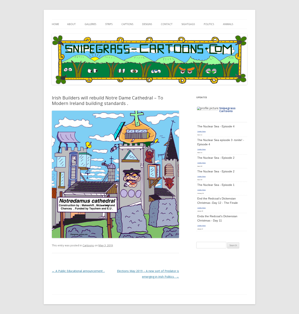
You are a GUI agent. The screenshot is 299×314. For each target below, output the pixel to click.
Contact (166, 24)
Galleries (90, 24)
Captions (127, 24)
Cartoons (88, 245)
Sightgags (188, 24)
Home (55, 24)
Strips (108, 24)
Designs (147, 24)
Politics (209, 24)
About (71, 24)
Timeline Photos (201, 131)
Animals (228, 24)
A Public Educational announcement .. (78, 271)
